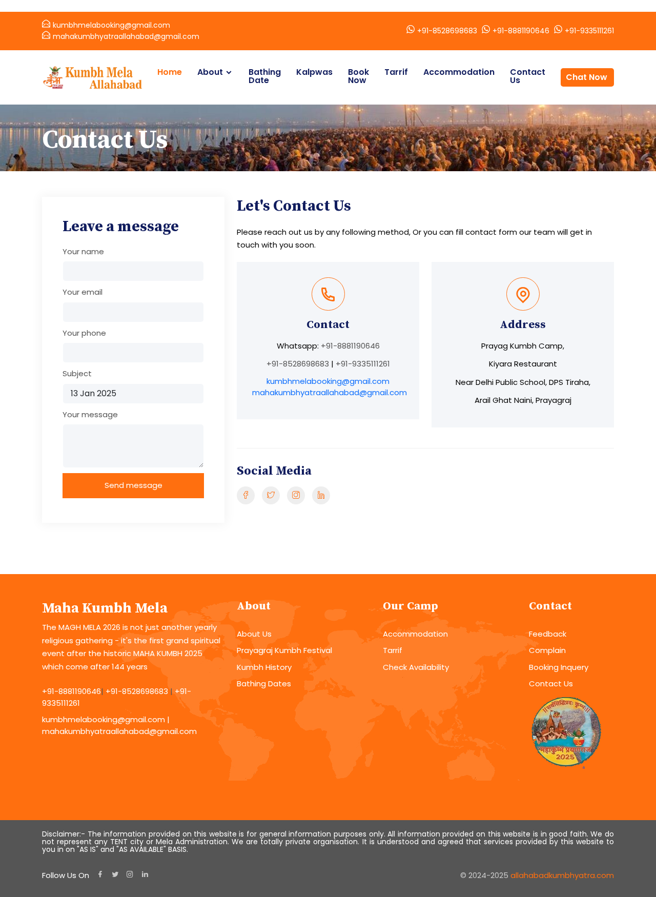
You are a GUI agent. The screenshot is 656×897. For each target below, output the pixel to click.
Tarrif (396, 72)
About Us (254, 633)
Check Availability (416, 667)
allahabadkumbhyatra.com (562, 875)
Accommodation (459, 72)
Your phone (84, 333)
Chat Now (586, 77)
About (210, 72)
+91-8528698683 (447, 31)
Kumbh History (264, 667)
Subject (77, 373)
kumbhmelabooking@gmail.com (111, 25)
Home (169, 72)
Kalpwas (314, 72)
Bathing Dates (264, 683)
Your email (82, 292)
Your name (83, 251)
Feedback (547, 633)
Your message (90, 414)
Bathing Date (265, 76)
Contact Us (527, 76)
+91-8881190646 (521, 31)
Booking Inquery (558, 667)
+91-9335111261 (589, 31)
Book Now (358, 76)
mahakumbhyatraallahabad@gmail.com (126, 36)
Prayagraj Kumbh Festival (284, 650)
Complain (547, 650)
